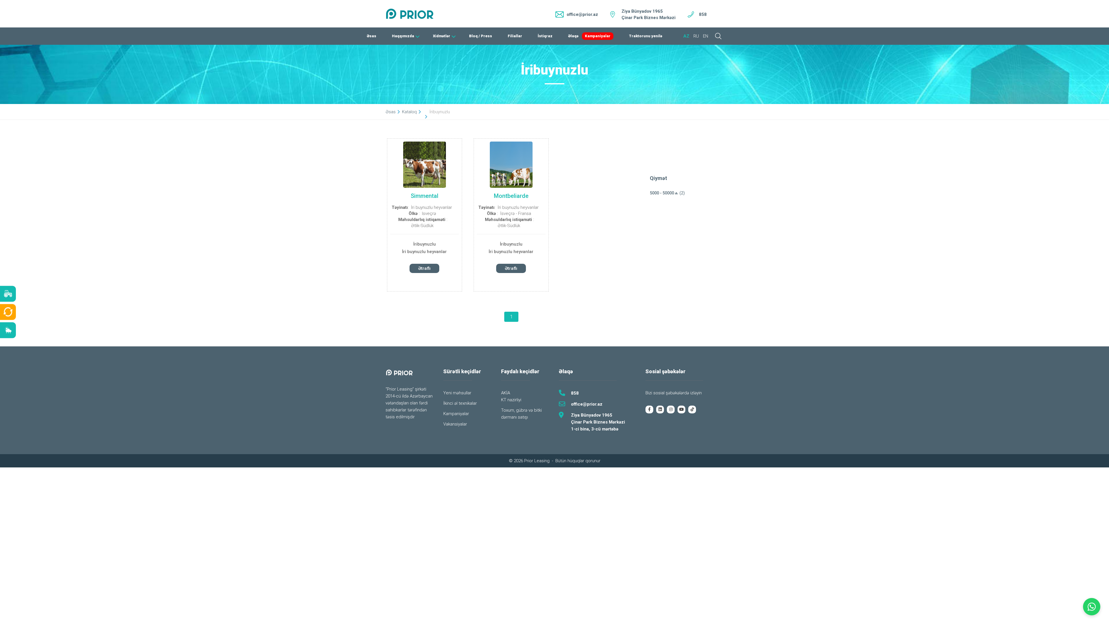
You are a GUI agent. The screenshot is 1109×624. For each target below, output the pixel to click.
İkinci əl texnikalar (460, 403)
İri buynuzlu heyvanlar (431, 207)
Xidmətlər (441, 36)
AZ (686, 36)
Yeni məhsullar (457, 392)
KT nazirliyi (511, 399)
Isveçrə (429, 213)
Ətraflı (424, 268)
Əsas (371, 36)
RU (696, 36)
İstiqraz (545, 36)
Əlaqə (573, 36)
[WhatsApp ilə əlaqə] (1091, 606)
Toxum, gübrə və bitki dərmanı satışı (521, 414)
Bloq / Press (480, 36)
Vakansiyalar (455, 424)
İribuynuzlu (424, 244)
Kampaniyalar (598, 36)
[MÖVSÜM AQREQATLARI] (8, 330)
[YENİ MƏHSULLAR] (8, 294)
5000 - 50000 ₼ (664, 193)
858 (703, 14)
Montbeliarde (511, 195)
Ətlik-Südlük (422, 225)
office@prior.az (586, 404)
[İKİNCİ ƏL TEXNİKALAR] (8, 312)
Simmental (424, 195)
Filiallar (515, 36)
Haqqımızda (403, 36)
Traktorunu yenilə (645, 36)
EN (705, 36)
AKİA (505, 392)
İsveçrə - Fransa (515, 213)
